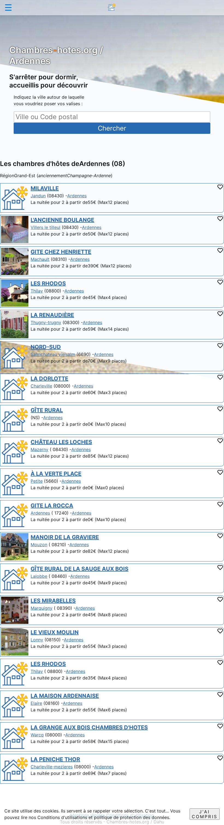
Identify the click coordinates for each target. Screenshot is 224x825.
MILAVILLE (45, 188)
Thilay (37, 291)
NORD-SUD (46, 347)
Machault (40, 259)
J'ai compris (204, 814)
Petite (37, 481)
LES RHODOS (48, 283)
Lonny (37, 639)
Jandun (38, 195)
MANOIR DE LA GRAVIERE (65, 537)
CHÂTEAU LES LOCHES (61, 442)
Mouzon (39, 544)
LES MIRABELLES (53, 600)
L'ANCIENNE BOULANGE (62, 220)
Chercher (112, 128)
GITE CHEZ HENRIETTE (61, 252)
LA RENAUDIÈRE (52, 315)
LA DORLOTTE (49, 378)
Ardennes (77, 195)
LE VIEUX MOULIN (55, 632)
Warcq (37, 735)
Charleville (41, 386)
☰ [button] (8, 7)
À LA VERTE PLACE (56, 473)
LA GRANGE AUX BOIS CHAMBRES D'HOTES (89, 727)
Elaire (36, 703)
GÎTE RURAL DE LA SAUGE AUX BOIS (79, 569)
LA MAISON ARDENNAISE (65, 696)
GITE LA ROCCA (52, 505)
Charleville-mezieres (52, 766)
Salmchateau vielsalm (53, 354)
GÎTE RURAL (47, 410)
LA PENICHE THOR (55, 759)
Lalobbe (39, 576)
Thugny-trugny (46, 322)
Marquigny (41, 608)
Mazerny (39, 449)
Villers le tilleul (45, 227)
